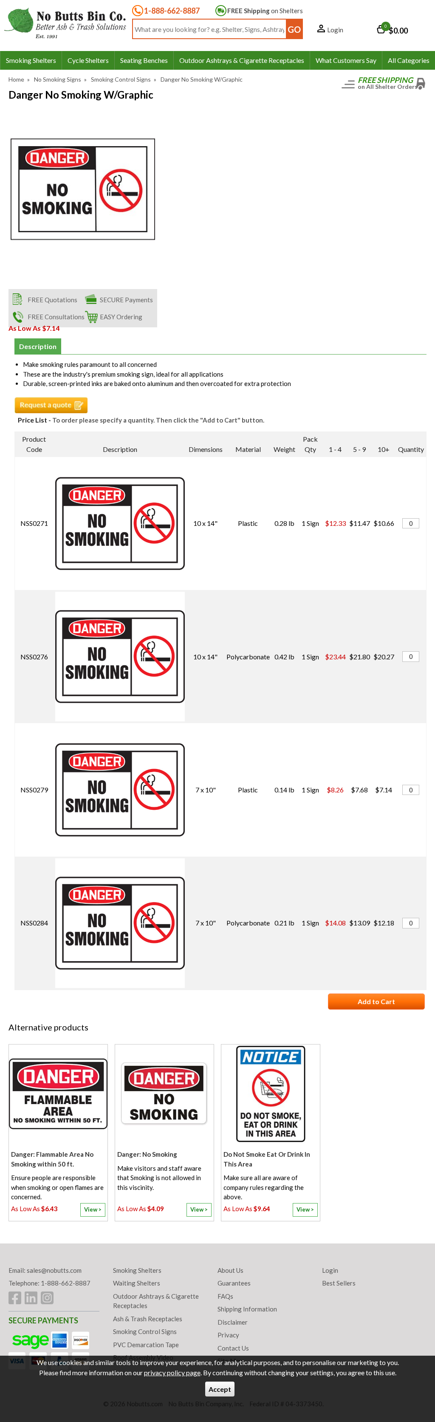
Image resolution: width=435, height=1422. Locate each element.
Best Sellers (339, 1283)
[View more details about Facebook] (14, 1297)
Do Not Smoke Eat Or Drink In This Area (266, 1159)
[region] (58, 1096)
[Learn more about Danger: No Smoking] (164, 1215)
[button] (330, 30)
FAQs (225, 1296)
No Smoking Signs (57, 79)
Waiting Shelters (136, 1283)
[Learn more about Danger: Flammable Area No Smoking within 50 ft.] (58, 1215)
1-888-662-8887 (172, 10)
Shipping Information (247, 1309)
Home (16, 79)
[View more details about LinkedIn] (31, 1297)
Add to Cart (376, 1001)
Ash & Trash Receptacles (147, 1319)
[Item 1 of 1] (83, 189)
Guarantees (234, 1283)
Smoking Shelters (137, 1270)
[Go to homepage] (65, 22)
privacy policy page (172, 1372)
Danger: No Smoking (147, 1154)
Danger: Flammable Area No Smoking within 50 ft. (52, 1159)
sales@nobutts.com (54, 1270)
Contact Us (233, 1348)
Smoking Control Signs (121, 79)
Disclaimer (233, 1322)
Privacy (228, 1335)
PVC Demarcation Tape (146, 1344)
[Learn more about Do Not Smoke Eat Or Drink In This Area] (270, 1215)
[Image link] (47, 1297)
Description (37, 346)
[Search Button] (294, 29)
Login (335, 30)
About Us (230, 1270)
